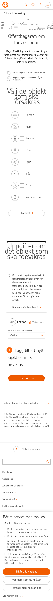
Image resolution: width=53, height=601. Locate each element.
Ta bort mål (38, 322)
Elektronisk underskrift (13, 506)
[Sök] (26, 5)
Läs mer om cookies (12, 596)
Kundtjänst (7, 472)
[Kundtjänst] (33, 5)
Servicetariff (8, 492)
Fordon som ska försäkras (20, 330)
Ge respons (7, 479)
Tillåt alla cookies (26, 571)
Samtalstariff (8, 499)
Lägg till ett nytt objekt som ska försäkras (25, 357)
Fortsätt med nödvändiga (26, 588)
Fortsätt (25, 213)
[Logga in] (40, 5)
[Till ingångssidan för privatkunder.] (5, 5)
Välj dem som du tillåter (26, 579)
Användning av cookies (13, 485)
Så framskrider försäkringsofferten (20, 403)
